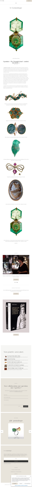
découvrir (16, 279)
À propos (16, 467)
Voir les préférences (27, 483)
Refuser (21, 483)
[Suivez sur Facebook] (0, 0)
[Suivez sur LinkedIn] (3, 0)
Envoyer (25, 406)
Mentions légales (7, 484)
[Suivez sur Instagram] (2, 0)
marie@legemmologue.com (18, 391)
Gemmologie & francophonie (16, 471)
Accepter (14, 483)
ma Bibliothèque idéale (16, 469)
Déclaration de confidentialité (24, 485)
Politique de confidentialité (18, 485)
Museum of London (7, 67)
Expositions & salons (16, 58)
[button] (30, 476)
